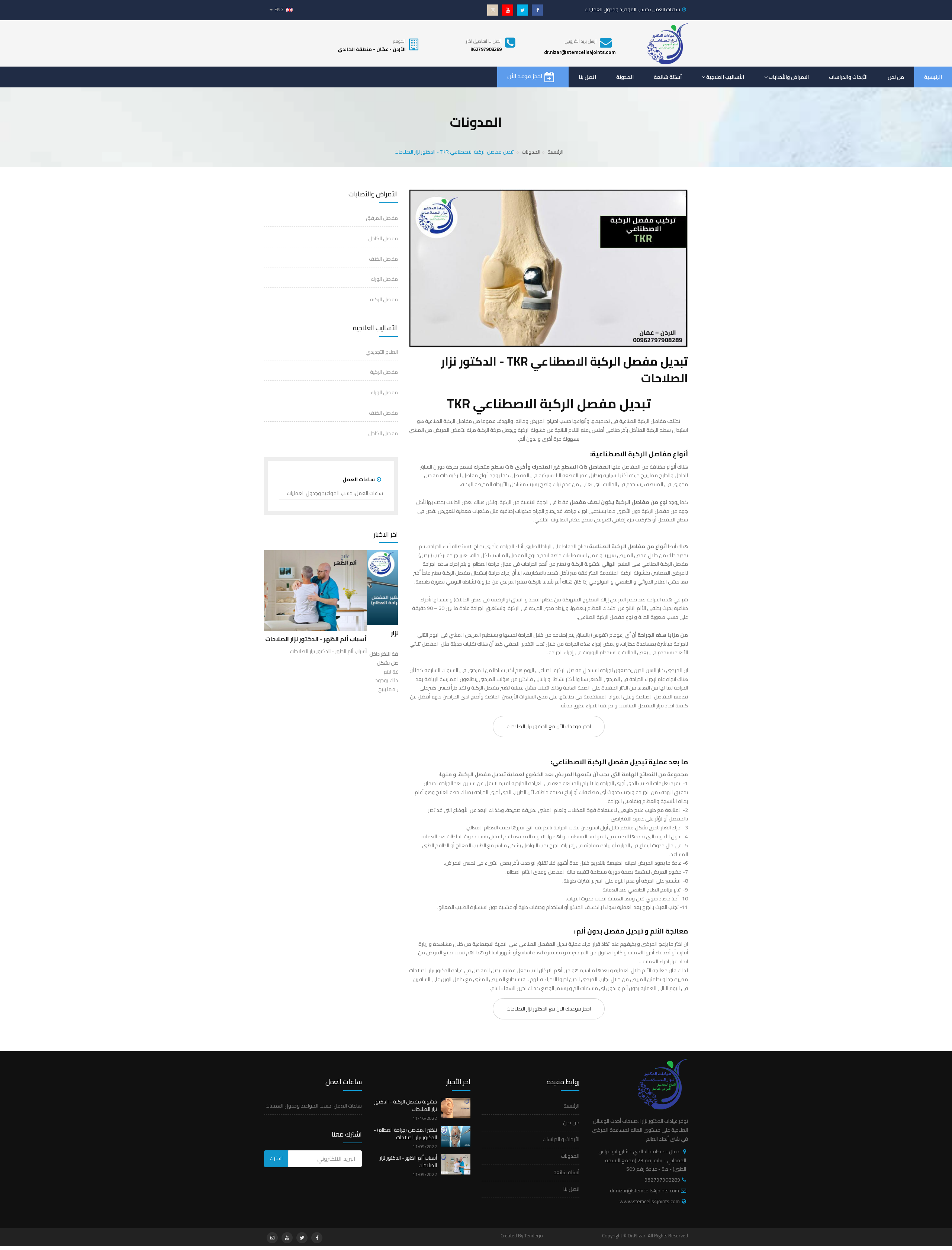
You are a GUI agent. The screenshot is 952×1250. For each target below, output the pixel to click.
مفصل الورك (384, 279)
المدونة (625, 77)
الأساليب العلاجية (725, 77)
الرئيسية (933, 77)
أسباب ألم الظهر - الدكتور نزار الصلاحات (408, 1161)
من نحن (896, 77)
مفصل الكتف (383, 259)
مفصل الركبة (384, 299)
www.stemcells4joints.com (650, 1201)
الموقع (399, 41)
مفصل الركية (384, 372)
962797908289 (662, 1180)
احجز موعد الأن (525, 76)
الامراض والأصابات (789, 77)
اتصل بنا (587, 77)
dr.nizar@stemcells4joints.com (644, 1190)
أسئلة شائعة (668, 77)
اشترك (276, 1158)
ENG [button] (278, 9)
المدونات (531, 152)
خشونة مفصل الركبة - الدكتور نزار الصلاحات (405, 1105)
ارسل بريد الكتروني (580, 41)
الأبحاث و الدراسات (561, 1139)
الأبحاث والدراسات (848, 77)
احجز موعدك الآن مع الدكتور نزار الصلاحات (548, 726)
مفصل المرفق (382, 218)
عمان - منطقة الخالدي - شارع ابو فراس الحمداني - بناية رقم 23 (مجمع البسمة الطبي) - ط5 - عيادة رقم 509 (642, 1160)
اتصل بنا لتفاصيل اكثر (484, 41)
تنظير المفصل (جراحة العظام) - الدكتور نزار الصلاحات (405, 1133)
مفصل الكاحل (383, 238)
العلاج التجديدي (382, 352)
